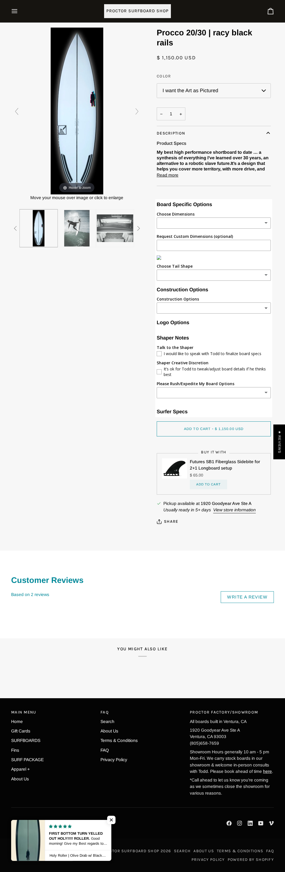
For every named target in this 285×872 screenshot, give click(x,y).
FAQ (104, 750)
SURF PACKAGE (27, 759)
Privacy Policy (113, 759)
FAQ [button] (104, 712)
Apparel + (20, 769)
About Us (20, 778)
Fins (15, 750)
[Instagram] (239, 823)
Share (171, 521)
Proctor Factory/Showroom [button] (224, 712)
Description (171, 133)
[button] (111, 820)
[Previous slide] (16, 111)
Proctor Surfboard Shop (130, 851)
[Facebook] (229, 823)
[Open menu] (19, 11)
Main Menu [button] (23, 712)
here (267, 771)
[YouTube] (260, 823)
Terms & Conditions (119, 740)
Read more (167, 175)
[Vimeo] (271, 823)
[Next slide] (136, 111)
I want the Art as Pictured (190, 90)
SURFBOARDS (25, 740)
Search (107, 721)
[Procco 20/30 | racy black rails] (38, 228)
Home (17, 721)
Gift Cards (20, 731)
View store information (234, 509)
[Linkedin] (250, 823)
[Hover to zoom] (77, 110)
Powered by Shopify (251, 859)
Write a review (247, 597)
